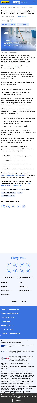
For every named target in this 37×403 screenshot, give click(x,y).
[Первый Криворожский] (20, 2)
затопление (12, 189)
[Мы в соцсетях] (9, 265)
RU (11, 20)
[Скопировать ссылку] (24, 206)
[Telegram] (8, 206)
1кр (20, 192)
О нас (20, 282)
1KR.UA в (9, 24)
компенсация (25, 189)
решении (18, 66)
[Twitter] (18, 206)
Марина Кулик (22, 16)
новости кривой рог (9, 192)
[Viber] (13, 206)
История (4, 286)
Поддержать (5, 2)
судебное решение (8, 195)
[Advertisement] (18, 230)
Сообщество (22, 286)
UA (8, 20)
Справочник (5, 294)
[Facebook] (3, 206)
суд (4, 189)
